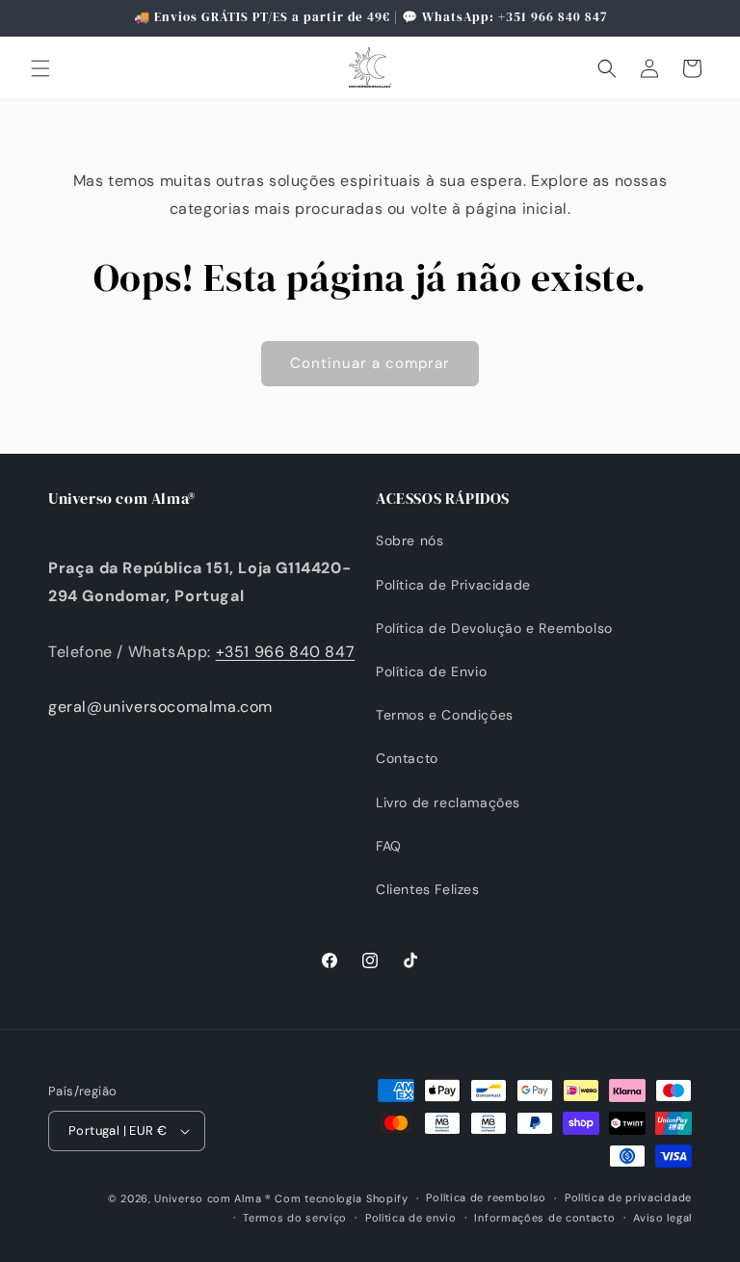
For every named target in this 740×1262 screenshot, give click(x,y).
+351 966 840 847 (286, 652)
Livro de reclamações (448, 802)
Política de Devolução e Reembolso (494, 628)
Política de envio (411, 1217)
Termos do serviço (295, 1217)
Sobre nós (409, 540)
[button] (40, 68)
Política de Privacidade (453, 584)
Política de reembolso (486, 1197)
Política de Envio (431, 671)
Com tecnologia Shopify (341, 1198)
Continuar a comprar (370, 363)
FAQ (389, 845)
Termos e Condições (445, 714)
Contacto (407, 758)
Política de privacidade (628, 1197)
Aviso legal (662, 1217)
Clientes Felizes (428, 889)
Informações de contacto (544, 1217)
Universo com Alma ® (212, 1198)
